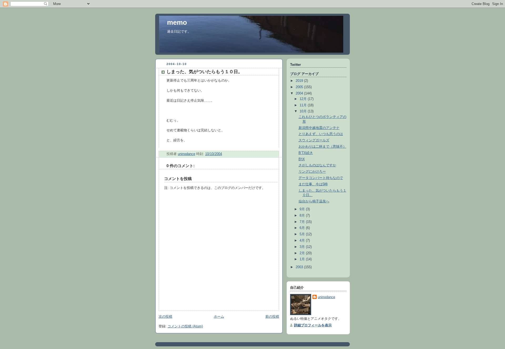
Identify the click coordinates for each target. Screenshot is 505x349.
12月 (304, 99)
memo (177, 22)
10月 (304, 111)
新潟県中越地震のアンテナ (319, 128)
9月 (303, 209)
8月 (303, 215)
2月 (303, 253)
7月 (303, 222)
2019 (300, 81)
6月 (303, 228)
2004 (300, 93)
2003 (300, 267)
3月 (303, 247)
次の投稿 (165, 316)
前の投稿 (272, 316)
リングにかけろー (312, 171)
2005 (300, 87)
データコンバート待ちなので (321, 178)
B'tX (302, 159)
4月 (303, 240)
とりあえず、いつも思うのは (321, 134)
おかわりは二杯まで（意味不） (322, 146)
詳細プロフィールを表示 (313, 325)
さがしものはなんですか (317, 165)
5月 (303, 234)
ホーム (219, 316)
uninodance (326, 297)
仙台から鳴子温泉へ (314, 201)
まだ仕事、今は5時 (313, 184)
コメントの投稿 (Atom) (185, 326)
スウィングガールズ (314, 140)
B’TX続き (306, 153)
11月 (304, 105)
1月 (303, 259)
